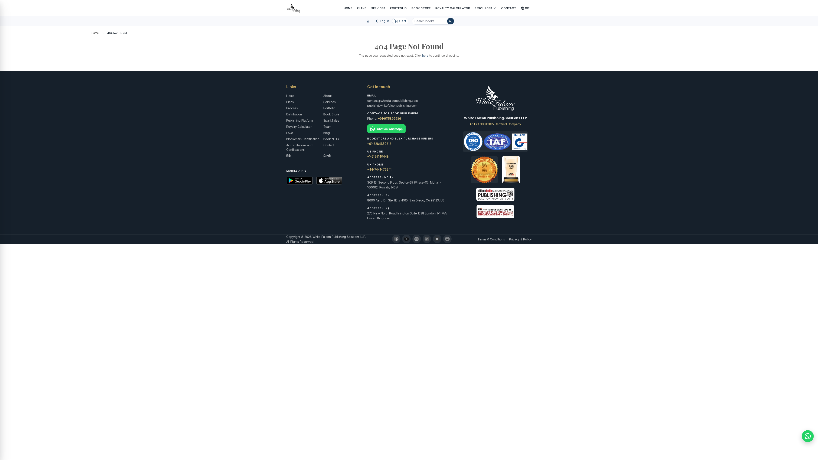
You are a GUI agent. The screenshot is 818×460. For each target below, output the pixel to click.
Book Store (421, 8)
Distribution (294, 114)
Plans (362, 8)
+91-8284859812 (379, 143)
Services (378, 8)
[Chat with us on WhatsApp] (808, 436)
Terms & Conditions (491, 239)
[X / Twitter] (406, 239)
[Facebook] (396, 239)
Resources (486, 8)
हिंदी (525, 8)
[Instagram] (416, 239)
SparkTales (331, 120)
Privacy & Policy (520, 239)
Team (327, 126)
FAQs (290, 133)
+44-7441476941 (379, 169)
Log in (382, 21)
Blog (326, 133)
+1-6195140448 (378, 156)
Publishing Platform (299, 120)
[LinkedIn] (427, 239)
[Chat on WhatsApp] (409, 128)
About (327, 96)
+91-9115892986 (389, 118)
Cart (400, 21)
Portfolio (398, 8)
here (425, 56)
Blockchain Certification (302, 139)
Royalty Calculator (452, 8)
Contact (508, 8)
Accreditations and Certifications (299, 147)
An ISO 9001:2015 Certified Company (495, 124)
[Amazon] (447, 239)
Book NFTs (331, 139)
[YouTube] (437, 239)
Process (292, 108)
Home (348, 8)
